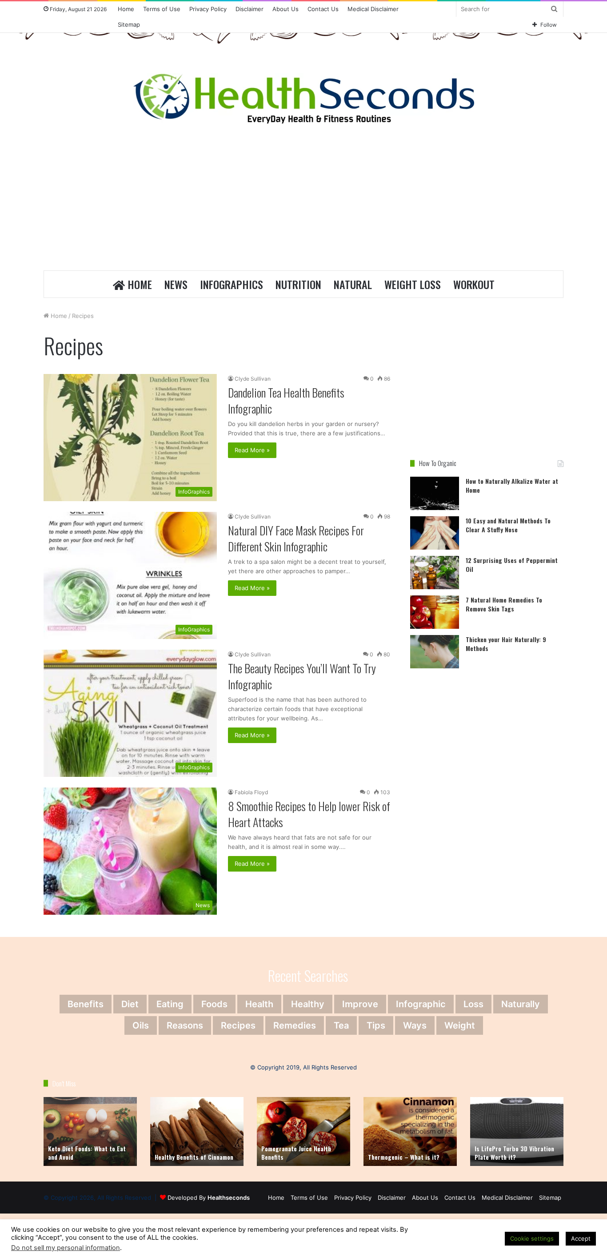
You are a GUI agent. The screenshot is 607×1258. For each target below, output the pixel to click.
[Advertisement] (303, 199)
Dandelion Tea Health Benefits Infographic (286, 400)
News (176, 284)
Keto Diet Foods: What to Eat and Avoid (87, 1153)
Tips (376, 1025)
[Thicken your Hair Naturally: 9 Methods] (434, 651)
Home (126, 8)
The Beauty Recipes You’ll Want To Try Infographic (302, 676)
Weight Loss (412, 284)
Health (259, 1004)
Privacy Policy (208, 8)
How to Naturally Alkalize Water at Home (512, 485)
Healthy (307, 1004)
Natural (353, 284)
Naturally (520, 1004)
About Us (285, 8)
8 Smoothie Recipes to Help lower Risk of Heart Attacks (309, 814)
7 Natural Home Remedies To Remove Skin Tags (504, 604)
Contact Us (323, 8)
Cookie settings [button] (532, 1238)
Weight (459, 1025)
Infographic (421, 1004)
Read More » (252, 450)
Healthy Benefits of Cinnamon (194, 1157)
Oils (140, 1025)
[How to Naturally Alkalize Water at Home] (434, 493)
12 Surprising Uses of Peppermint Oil (512, 564)
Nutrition (298, 284)
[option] (90, 1131)
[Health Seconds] (303, 98)
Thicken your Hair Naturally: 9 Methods (506, 644)
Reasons (185, 1025)
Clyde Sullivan (253, 378)
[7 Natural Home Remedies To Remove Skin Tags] (434, 612)
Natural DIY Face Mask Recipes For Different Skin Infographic (296, 538)
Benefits (86, 1004)
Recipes (238, 1025)
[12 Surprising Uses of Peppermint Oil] (434, 572)
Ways (415, 1025)
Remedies (294, 1025)
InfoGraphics (231, 284)
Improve (360, 1004)
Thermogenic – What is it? (403, 1157)
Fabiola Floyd (251, 792)
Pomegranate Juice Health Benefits (296, 1153)
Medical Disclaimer (373, 8)
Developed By (209, 1197)
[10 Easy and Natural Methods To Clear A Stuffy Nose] (434, 533)
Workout (474, 284)
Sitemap (129, 24)
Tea (341, 1025)
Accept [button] (581, 1238)
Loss (473, 1004)
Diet (130, 1004)
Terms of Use (161, 8)
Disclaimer (250, 8)
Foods (214, 1004)
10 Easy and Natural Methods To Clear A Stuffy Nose (508, 525)
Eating (170, 1004)
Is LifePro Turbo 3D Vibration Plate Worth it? (514, 1153)
